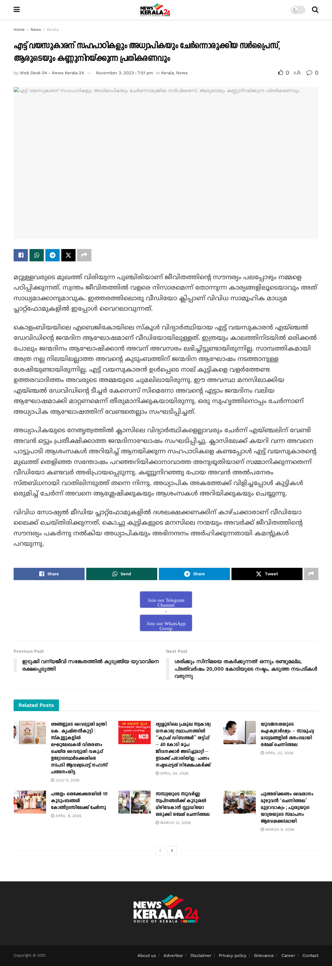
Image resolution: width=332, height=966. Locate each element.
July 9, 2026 (66, 780)
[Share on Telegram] (52, 255)
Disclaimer (200, 955)
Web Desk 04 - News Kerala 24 (52, 72)
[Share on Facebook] (21, 255)
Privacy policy (232, 955)
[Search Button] (315, 9)
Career (288, 955)
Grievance (264, 955)
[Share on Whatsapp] (37, 255)
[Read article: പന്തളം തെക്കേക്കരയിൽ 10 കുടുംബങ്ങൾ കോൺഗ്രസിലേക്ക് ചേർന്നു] (30, 802)
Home (19, 29)
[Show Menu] (17, 9)
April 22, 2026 (278, 753)
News (35, 29)
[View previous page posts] (160, 850)
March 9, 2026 (279, 829)
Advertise (173, 955)
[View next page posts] (172, 850)
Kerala (53, 29)
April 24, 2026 (173, 773)
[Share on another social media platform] (84, 255)
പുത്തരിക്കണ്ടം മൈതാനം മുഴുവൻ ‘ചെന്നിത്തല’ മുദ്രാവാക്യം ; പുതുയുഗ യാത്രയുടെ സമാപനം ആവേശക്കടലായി (287, 807)
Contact (310, 955)
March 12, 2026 (175, 822)
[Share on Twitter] (68, 255)
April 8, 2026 (67, 816)
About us (146, 955)
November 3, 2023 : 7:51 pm (124, 72)
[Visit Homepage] (155, 9)
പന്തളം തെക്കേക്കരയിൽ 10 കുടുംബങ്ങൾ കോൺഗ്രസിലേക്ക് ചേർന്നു (79, 801)
